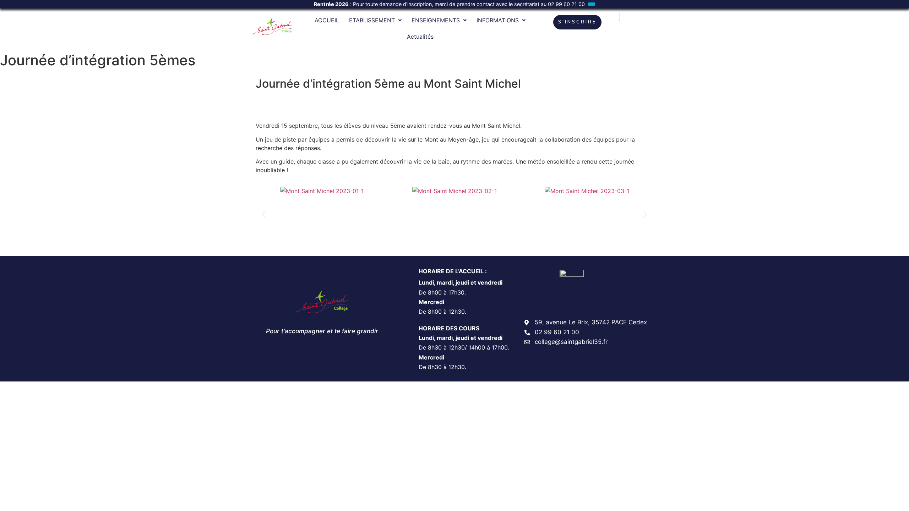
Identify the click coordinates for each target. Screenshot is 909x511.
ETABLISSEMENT (372, 20)
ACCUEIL (327, 20)
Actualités (420, 36)
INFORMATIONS (498, 20)
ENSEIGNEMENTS (436, 20)
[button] (263, 214)
